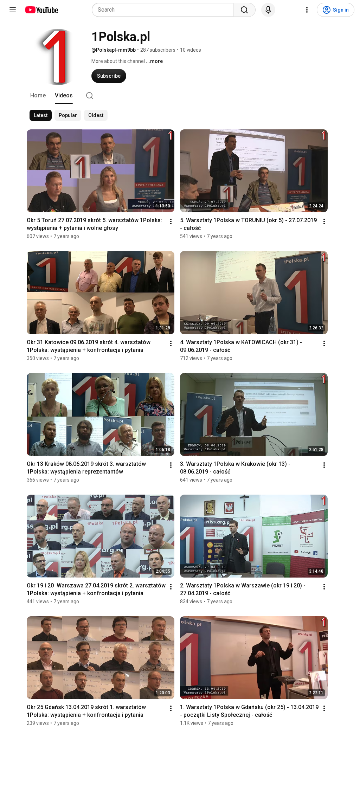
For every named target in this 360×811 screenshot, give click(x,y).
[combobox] (165, 10)
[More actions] (171, 221)
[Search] (244, 10)
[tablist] (180, 95)
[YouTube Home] (41, 10)
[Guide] (12, 10)
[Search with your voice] (268, 10)
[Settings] (307, 10)
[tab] (38, 95)
